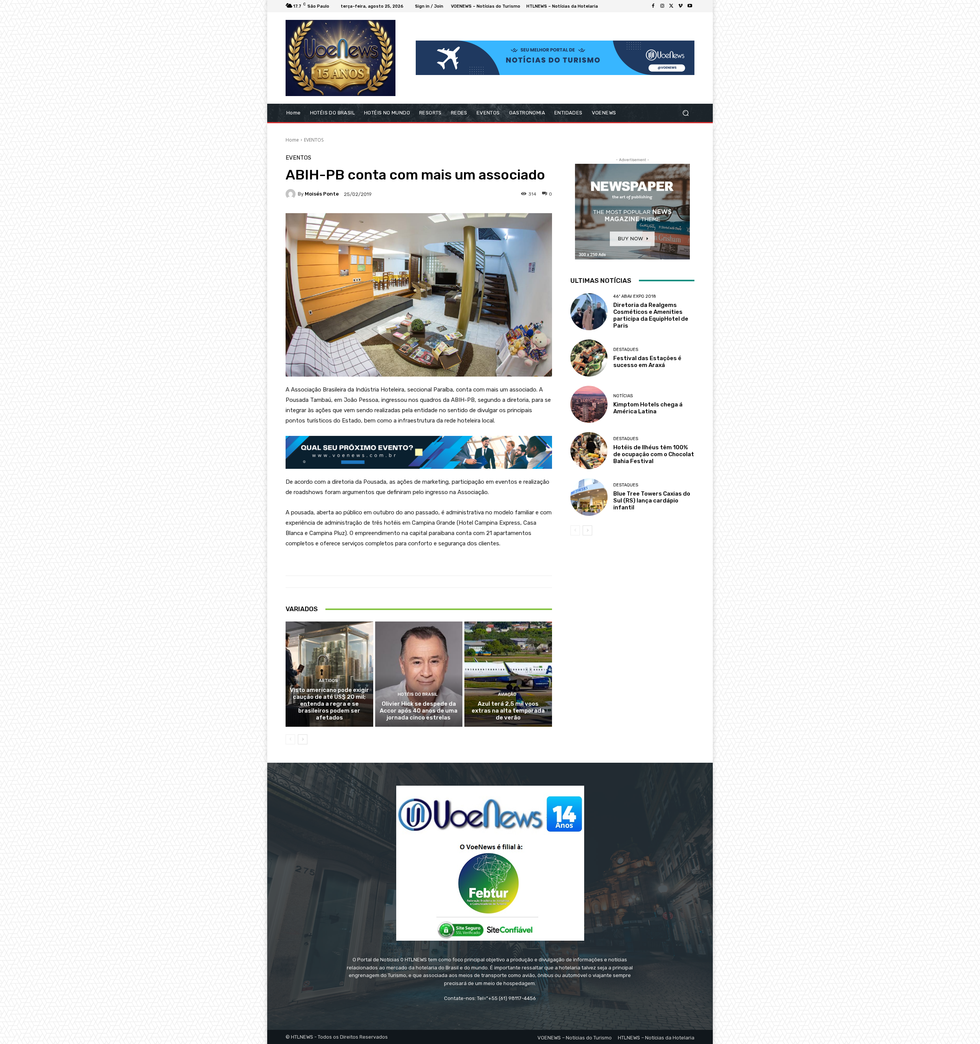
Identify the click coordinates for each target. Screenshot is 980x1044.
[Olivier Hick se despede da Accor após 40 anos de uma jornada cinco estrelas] (419, 674)
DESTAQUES (625, 349)
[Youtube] (689, 6)
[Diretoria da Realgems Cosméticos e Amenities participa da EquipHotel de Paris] (589, 311)
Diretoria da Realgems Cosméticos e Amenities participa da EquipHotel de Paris (650, 315)
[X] (671, 6)
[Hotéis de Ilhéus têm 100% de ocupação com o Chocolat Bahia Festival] (589, 450)
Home (292, 140)
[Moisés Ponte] (292, 194)
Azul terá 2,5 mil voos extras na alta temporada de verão (508, 710)
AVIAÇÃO (507, 694)
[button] (685, 113)
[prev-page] (290, 739)
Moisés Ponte (322, 193)
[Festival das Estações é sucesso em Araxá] (589, 358)
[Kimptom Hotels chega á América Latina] (589, 404)
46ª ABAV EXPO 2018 (634, 296)
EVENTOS (313, 140)
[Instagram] (662, 6)
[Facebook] (653, 6)
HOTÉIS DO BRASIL (418, 694)
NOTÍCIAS (623, 396)
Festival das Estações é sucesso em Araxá (647, 362)
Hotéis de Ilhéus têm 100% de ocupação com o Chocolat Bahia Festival (653, 454)
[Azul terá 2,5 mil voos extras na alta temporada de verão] (508, 674)
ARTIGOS (328, 681)
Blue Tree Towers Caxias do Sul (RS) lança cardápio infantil (651, 500)
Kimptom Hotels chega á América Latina (648, 408)
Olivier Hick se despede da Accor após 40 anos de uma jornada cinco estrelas (418, 710)
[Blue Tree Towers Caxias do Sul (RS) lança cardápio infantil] (589, 496)
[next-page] (302, 739)
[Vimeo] (680, 6)
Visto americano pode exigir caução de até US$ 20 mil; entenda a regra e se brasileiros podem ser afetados (329, 704)
